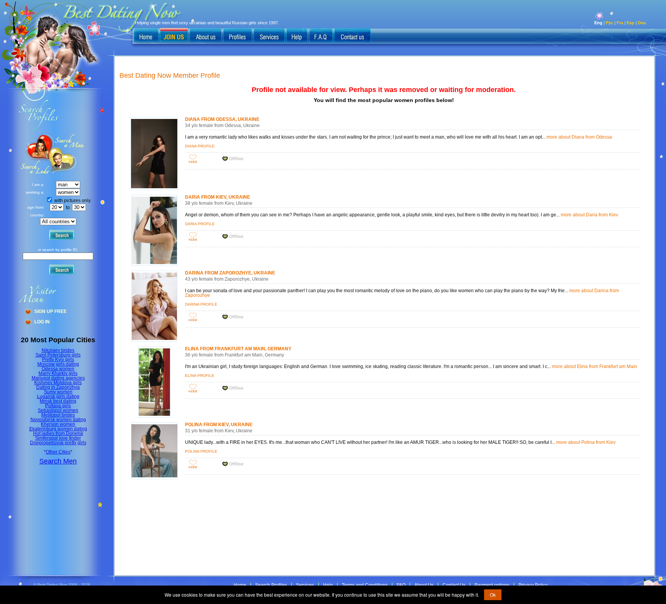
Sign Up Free (50, 311)
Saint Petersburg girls (58, 355)
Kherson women (58, 424)
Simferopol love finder (58, 438)
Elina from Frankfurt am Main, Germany (238, 348)
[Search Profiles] (237, 36)
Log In (42, 322)
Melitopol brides (58, 415)
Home (240, 585)
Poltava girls (58, 405)
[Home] (146, 36)
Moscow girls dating (58, 364)
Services (305, 585)
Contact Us (454, 585)
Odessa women (58, 368)
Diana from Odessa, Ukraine (222, 119)
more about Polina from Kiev (586, 442)
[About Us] (206, 36)
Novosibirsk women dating (58, 419)
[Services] (269, 36)
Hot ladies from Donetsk (58, 433)
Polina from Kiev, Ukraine (218, 424)
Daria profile (200, 224)
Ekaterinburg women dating (58, 429)
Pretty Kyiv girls (58, 359)
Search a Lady (67, 154)
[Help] (297, 36)
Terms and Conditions (365, 585)
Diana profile (200, 146)
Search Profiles (271, 585)
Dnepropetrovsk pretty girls (58, 442)
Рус (609, 22)
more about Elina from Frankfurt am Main (594, 366)
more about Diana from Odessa (579, 137)
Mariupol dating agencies (58, 378)
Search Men (58, 461)
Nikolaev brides (58, 350)
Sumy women (58, 392)
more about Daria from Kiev (589, 215)
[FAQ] (321, 36)
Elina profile (199, 375)
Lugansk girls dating (58, 396)
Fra (620, 22)
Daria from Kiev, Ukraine (217, 197)
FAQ (401, 585)
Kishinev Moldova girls (58, 382)
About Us (424, 585)
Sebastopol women (58, 410)
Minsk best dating (58, 401)
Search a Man (35, 154)
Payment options (492, 585)
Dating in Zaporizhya (58, 387)
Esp (630, 22)
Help (328, 585)
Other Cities (58, 452)
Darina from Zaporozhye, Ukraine (230, 273)
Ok (493, 594)
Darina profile (201, 304)
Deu (642, 22)
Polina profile (201, 451)
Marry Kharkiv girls (58, 373)
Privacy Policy (533, 585)
